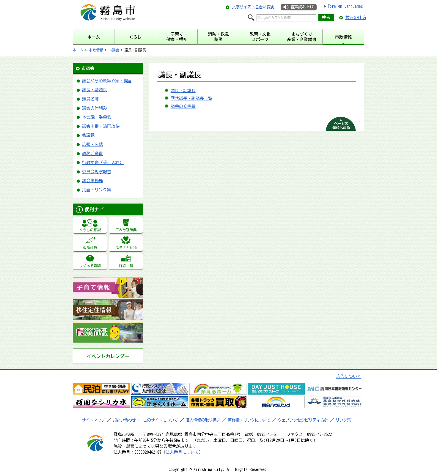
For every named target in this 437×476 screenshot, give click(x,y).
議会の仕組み (94, 108)
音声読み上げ (302, 7)
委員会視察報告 (96, 172)
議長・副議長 (94, 90)
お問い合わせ (124, 420)
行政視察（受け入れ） (103, 162)
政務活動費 (92, 154)
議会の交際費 (183, 106)
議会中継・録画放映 (101, 126)
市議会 (114, 50)
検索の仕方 (355, 17)
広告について (348, 376)
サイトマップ (93, 420)
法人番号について (182, 452)
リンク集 (343, 420)
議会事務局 (92, 181)
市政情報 (96, 50)
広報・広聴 (92, 144)
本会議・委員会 (96, 117)
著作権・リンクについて (249, 420)
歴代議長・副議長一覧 (191, 98)
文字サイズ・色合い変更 (253, 7)
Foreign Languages (345, 6)
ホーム (78, 50)
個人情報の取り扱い (203, 420)
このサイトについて (160, 420)
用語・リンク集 (96, 190)
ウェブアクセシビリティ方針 (303, 420)
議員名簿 (90, 99)
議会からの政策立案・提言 (107, 81)
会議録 (88, 135)
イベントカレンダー (108, 356)
